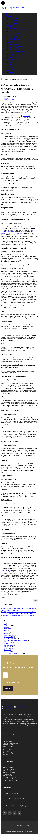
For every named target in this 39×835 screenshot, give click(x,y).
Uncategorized (8, 651)
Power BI (7, 646)
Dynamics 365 (25, 116)
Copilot (6, 632)
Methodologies (9, 59)
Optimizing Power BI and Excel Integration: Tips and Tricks (18, 612)
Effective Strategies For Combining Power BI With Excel (17, 613)
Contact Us (12, 72)
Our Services (9, 43)
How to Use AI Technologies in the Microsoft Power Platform (19, 608)
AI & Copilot (8, 625)
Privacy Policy (29, 831)
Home (7, 13)
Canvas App (7, 628)
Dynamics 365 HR (14, 33)
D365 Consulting (14, 44)
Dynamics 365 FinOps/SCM (17, 30)
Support (7, 70)
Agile (10, 62)
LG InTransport (13, 20)
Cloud (6, 630)
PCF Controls (13, 23)
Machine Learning (14, 39)
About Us (12, 66)
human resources (30, 260)
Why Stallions (9, 64)
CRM (6, 98)
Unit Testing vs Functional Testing (14, 653)
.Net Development (14, 56)
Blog (6, 15)
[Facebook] (5, 813)
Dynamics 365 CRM (10, 638)
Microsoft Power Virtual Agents (10, 610)
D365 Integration (14, 49)
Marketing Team (9, 99)
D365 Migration (13, 48)
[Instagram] (10, 813)
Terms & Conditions (17, 831)
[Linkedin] (15, 813)
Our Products (9, 17)
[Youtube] (19, 813)
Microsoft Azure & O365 (16, 54)
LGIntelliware (13, 18)
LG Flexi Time (13, 22)
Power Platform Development (17, 51)
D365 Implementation (15, 46)
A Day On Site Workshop (16, 57)
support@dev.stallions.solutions (15, 798)
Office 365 (12, 38)
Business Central (14, 28)
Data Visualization (9, 635)
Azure (10, 26)
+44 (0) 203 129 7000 (12, 682)
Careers (11, 67)
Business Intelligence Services (17, 53)
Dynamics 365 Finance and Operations (12, 233)
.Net (10, 35)
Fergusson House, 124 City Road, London (18, 806)
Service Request (13, 74)
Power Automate (9, 645)
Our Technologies (10, 25)
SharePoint (12, 41)
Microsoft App (8, 642)
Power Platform (13, 36)
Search (3, 597)
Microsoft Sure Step (14, 61)
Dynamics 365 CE (14, 31)
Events (11, 69)
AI (5, 624)
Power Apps (7, 643)
